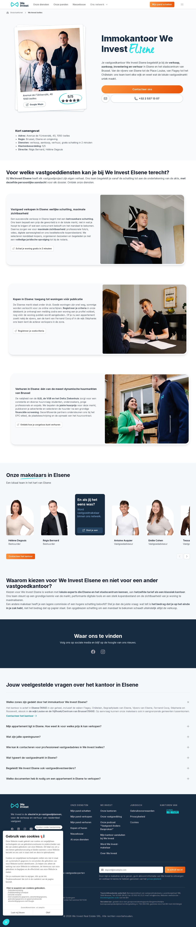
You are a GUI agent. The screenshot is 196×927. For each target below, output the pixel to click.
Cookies (134, 822)
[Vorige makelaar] (180, 556)
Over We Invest (108, 853)
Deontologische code (109, 898)
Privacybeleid (137, 816)
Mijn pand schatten (80, 810)
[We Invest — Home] (20, 4)
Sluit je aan (92, 530)
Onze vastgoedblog (111, 816)
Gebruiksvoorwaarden (142, 810)
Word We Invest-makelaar (109, 846)
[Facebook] (93, 651)
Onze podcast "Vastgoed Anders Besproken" (110, 826)
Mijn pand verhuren (80, 822)
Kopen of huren (78, 828)
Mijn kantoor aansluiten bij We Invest (112, 836)
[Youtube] (31, 828)
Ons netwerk (97, 4)
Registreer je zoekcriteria (31, 331)
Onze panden (61, 4)
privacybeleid (154, 879)
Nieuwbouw (79, 4)
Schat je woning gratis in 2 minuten (34, 248)
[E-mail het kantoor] (105, 99)
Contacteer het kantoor (21, 556)
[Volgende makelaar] (187, 556)
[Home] (7, 12)
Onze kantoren (16, 12)
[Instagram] (102, 651)
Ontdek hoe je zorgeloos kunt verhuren (40, 424)
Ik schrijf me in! (175, 869)
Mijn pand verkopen (81, 816)
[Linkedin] (18, 828)
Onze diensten (41, 4)
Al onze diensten (79, 839)
